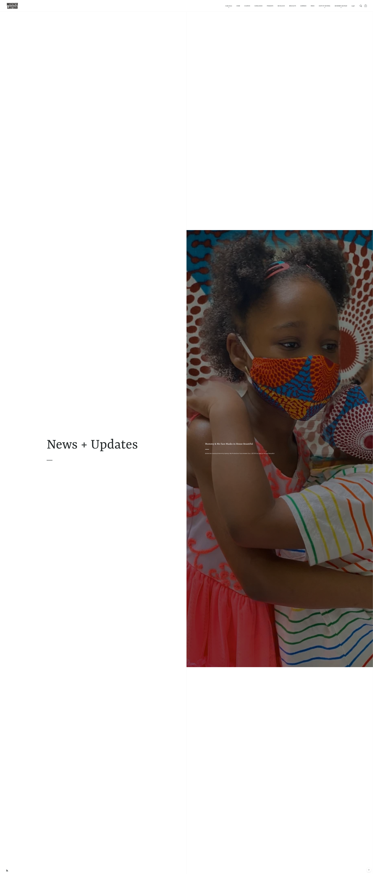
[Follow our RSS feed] (7, 871)
